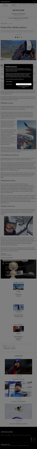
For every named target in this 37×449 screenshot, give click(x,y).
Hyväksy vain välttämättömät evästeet (23, 87)
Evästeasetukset (9, 84)
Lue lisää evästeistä (9, 81)
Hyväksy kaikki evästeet (23, 84)
